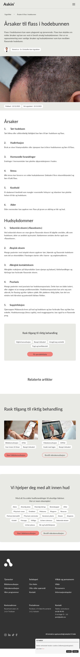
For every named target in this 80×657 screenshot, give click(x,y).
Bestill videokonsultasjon (55, 455)
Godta (69, 651)
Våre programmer (11, 592)
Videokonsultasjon (11, 588)
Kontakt (32, 592)
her (43, 648)
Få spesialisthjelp (40, 354)
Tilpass (75, 651)
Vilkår (57, 584)
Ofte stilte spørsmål (37, 588)
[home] (8, 4)
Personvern (60, 588)
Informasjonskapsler (63, 592)
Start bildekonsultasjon (16, 455)
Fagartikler (8, 14)
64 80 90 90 (59, 611)
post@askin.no (60, 617)
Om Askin (33, 584)
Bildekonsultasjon (11, 584)
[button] (74, 4)
